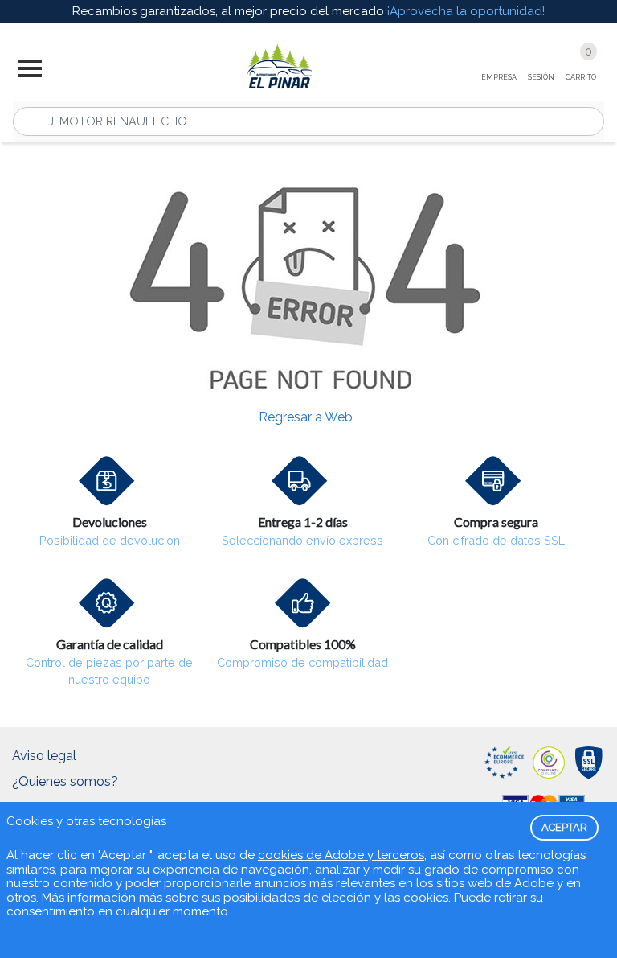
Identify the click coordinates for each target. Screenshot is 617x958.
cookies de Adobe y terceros (341, 855)
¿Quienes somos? (65, 781)
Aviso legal (44, 755)
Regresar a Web (306, 417)
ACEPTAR (564, 827)
